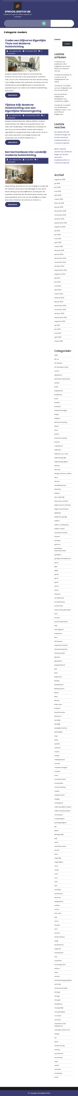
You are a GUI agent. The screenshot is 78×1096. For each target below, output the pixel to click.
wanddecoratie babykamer (60, 1024)
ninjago (57, 799)
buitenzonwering (60, 438)
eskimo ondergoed (61, 525)
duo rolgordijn (59, 497)
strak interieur (59, 937)
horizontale (58, 606)
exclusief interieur (61, 533)
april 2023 (57, 337)
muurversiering (59, 787)
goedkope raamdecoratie (60, 549)
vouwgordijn (58, 1008)
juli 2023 (57, 325)
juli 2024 (57, 278)
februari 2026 (59, 203)
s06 (55, 886)
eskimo (57, 521)
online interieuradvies (62, 811)
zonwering (58, 1073)
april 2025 (57, 242)
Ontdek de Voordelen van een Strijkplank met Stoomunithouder (63, 88)
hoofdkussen (59, 598)
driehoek (57, 489)
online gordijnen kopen (62, 807)
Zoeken (57, 39)
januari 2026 (58, 207)
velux (56, 972)
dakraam (57, 450)
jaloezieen (58, 661)
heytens (57, 594)
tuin (55, 957)
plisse (56, 830)
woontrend (58, 1057)
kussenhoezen (59, 712)
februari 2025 (59, 250)
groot (56, 578)
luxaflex (57, 744)
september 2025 (60, 223)
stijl (55, 917)
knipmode (58, 704)
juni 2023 (57, 329)
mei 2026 (57, 191)
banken (57, 402)
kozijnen (57, 708)
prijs (55, 838)
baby (56, 387)
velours (57, 968)
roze (56, 882)
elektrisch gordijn (60, 517)
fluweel (57, 536)
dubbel (57, 493)
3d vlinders (58, 363)
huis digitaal (58, 629)
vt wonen (57, 1016)
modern (57, 771)
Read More (14, 96)
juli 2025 (57, 231)
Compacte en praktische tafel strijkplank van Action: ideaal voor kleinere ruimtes (62, 66)
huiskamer (58, 633)
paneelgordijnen (60, 823)
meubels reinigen (60, 767)
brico (56, 430)
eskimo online (59, 529)
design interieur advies (62, 473)
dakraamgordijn (60, 458)
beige (56, 414)
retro (56, 854)
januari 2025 (58, 254)
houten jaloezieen (61, 621)
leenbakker (58, 732)
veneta (57, 976)
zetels (56, 1065)
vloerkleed (58, 1004)
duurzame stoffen (61, 501)
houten (57, 618)
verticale (57, 984)
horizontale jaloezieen (62, 610)
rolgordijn (57, 858)
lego (56, 736)
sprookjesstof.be (17, 11)
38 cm (56, 359)
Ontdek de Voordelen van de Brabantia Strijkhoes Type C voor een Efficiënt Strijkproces (62, 109)
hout (56, 614)
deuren (57, 481)
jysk (55, 669)
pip (55, 826)
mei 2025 (57, 239)
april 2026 (57, 195)
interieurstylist (59, 653)
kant (56, 673)
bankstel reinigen (60, 410)
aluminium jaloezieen (62, 379)
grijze (56, 570)
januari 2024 (58, 302)
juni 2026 (57, 187)
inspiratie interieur (61, 645)
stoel (56, 921)
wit (55, 1038)
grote (56, 582)
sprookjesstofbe (60, 132)
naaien (57, 791)
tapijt (56, 941)
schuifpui (57, 889)
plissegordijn (59, 834)
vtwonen (57, 1020)
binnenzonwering (60, 422)
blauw (56, 426)
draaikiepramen (60, 485)
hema (56, 586)
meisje (56, 755)
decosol (57, 469)
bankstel (57, 406)
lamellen (57, 720)
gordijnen (57, 555)
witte (56, 1042)
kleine (56, 692)
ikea (55, 637)
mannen (57, 748)
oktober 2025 (59, 219)
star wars (57, 913)
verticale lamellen (61, 988)
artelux (57, 383)
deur (56, 477)
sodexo (57, 905)
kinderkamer (59, 685)
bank (56, 399)
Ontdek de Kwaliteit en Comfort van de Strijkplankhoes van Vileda (63, 78)
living (56, 740)
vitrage (57, 996)
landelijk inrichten (60, 728)
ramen (56, 850)
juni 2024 (57, 282)
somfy (56, 909)
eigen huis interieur (61, 509)
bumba (57, 442)
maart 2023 (58, 341)
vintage (57, 992)
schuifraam (58, 893)
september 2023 (60, 317)
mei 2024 (57, 286)
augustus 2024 (59, 274)
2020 (56, 355)
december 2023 (60, 305)
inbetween (58, 641)
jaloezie (57, 657)
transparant (58, 953)
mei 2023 (57, 333)
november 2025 (60, 215)
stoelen (57, 925)
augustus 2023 (59, 321)
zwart (56, 1077)
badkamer (58, 395)
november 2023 (60, 309)
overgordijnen (59, 819)
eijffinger (57, 513)
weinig (56, 1034)
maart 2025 (58, 246)
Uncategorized (60, 964)
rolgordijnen (58, 862)
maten (57, 752)
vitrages (57, 1000)
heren (56, 590)
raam (56, 842)
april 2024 (57, 290)
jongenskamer (59, 665)
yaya (56, 1061)
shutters (57, 897)
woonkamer (58, 1053)
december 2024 (60, 258)
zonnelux (57, 1069)
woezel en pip (59, 1046)
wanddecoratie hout (62, 1030)
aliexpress (58, 375)
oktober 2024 (59, 266)
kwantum (57, 716)
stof (55, 929)
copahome (58, 446)
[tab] (44, 23)
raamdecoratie (60, 846)
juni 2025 (57, 235)
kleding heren (59, 689)
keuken (57, 681)
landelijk (57, 724)
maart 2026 (58, 199)
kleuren (57, 700)
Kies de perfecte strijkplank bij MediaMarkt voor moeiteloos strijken (61, 97)
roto (56, 878)
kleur (56, 696)
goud (56, 562)
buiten (56, 434)
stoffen (57, 933)
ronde (56, 870)
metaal (57, 763)
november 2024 (60, 262)
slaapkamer (58, 901)
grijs (55, 566)
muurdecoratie (60, 779)
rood (56, 874)
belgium (57, 418)
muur (56, 775)
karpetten (58, 677)
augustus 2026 (59, 179)
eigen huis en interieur (62, 505)
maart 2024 (58, 294)
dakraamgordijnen (61, 462)
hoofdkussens (59, 602)
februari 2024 (59, 298)
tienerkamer (59, 945)
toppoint (57, 949)
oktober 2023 (59, 313)
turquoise (58, 960)
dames (57, 465)
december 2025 (60, 211)
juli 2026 (57, 183)
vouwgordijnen (59, 1012)
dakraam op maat (61, 454)
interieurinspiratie (60, 649)
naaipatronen (59, 795)
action (56, 371)
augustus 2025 (59, 227)
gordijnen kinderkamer (62, 558)
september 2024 (60, 270)
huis (55, 625)
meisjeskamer (59, 759)
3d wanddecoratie (61, 367)
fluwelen (57, 540)
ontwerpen (58, 815)
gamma (57, 544)
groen (56, 574)
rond (56, 866)
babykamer (58, 391)
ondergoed (58, 803)
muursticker (58, 783)
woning (57, 1049)
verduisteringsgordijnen (63, 980)
